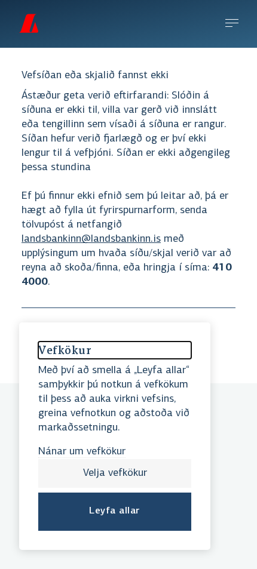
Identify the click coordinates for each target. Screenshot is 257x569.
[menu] (232, 24)
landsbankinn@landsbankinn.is (91, 239)
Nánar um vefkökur (82, 452)
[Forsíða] (29, 23)
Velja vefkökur (115, 473)
